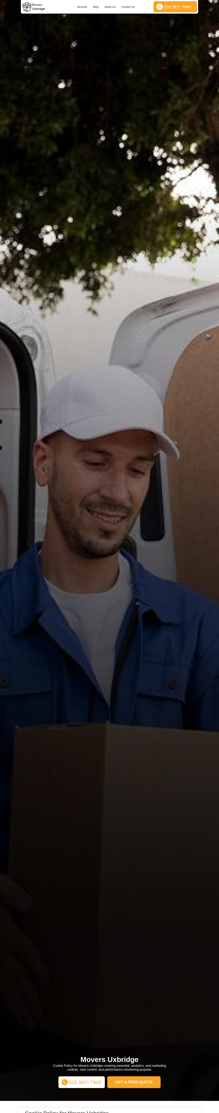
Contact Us (128, 6)
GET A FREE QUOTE (134, 1082)
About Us (109, 6)
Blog (95, 6)
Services (82, 6)
